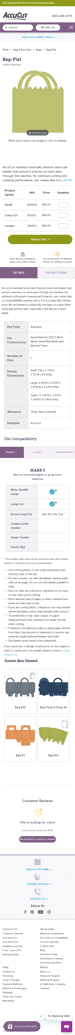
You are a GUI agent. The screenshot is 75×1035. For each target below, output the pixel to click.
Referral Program (49, 980)
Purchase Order (49, 954)
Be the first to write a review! (37, 839)
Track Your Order (12, 996)
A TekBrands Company (53, 984)
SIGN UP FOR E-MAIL (37, 869)
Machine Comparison (52, 933)
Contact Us (9, 972)
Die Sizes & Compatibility (54, 938)
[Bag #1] (20, 734)
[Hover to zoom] (37, 102)
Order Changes (11, 980)
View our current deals (37, 37)
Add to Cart (39, 239)
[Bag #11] (53, 734)
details (18, 272)
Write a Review (12, 65)
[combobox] (19, 27)
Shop (6, 49)
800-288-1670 (62, 16)
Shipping (7, 992)
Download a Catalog (51, 958)
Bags (39, 49)
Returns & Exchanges (15, 988)
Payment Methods (13, 984)
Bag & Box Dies (22, 49)
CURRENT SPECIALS (38, 884)
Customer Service (13, 933)
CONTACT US (37, 898)
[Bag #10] (20, 687)
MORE (67, 180)
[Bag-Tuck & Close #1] (53, 687)
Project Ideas (56, 272)
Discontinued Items (50, 963)
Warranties (8, 1001)
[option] (6, 49)
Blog (42, 950)
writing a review (63, 262)
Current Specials (49, 942)
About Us (45, 972)
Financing (8, 976)
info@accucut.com (12, 946)
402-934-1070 (10, 942)
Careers (44, 988)
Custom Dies (47, 946)
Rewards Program (50, 976)
